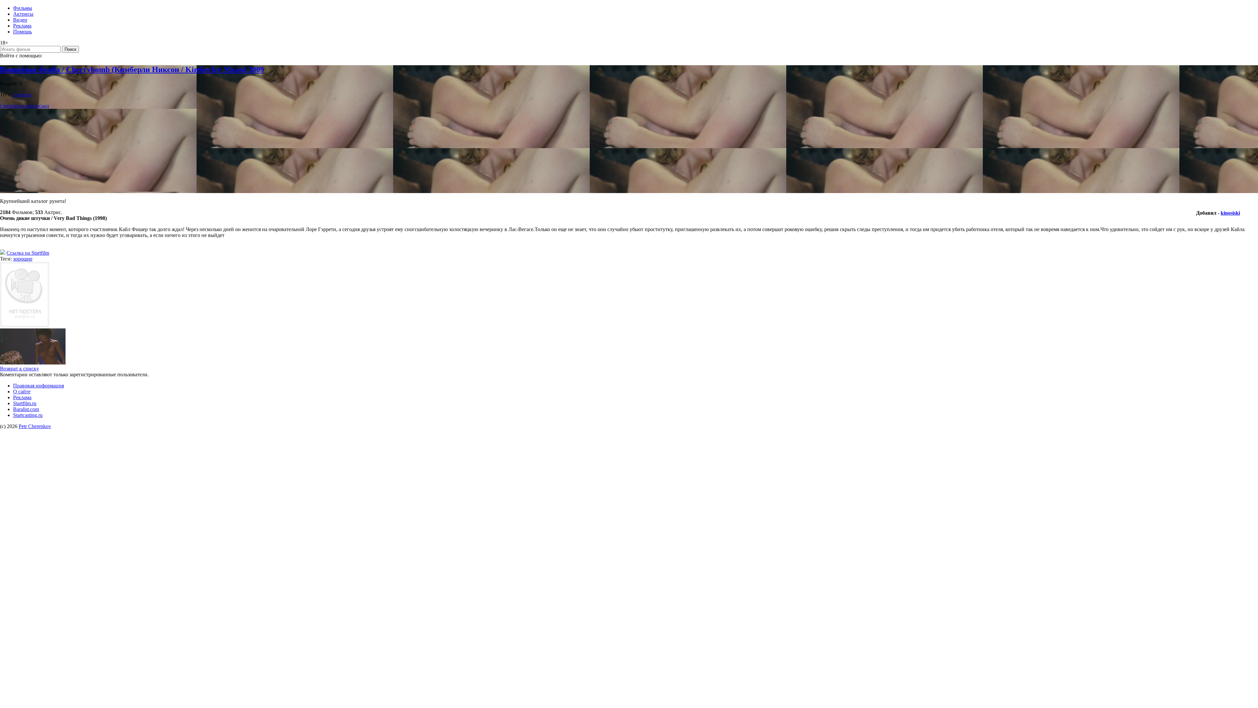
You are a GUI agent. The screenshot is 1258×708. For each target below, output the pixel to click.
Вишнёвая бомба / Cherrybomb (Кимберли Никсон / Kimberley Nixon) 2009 (132, 69)
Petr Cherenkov (35, 426)
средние (22, 94)
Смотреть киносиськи (24, 105)
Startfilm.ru (24, 403)
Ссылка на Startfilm (28, 253)
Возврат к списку (19, 368)
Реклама (22, 26)
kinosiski (1230, 213)
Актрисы (23, 14)
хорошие (22, 259)
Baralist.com (26, 409)
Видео (20, 20)
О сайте (21, 391)
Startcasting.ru (28, 415)
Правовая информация (38, 385)
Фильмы (22, 8)
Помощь (22, 31)
